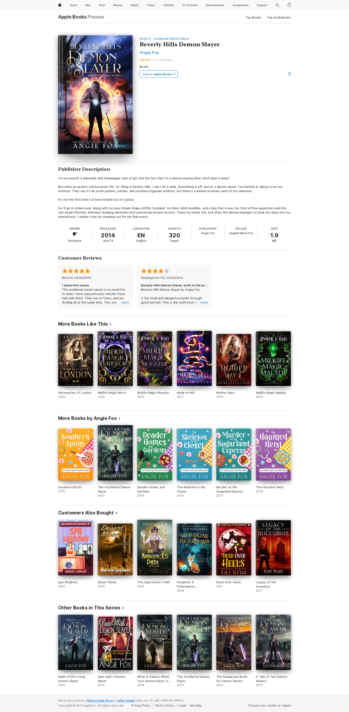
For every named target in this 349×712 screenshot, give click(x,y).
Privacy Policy (141, 705)
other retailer (126, 700)
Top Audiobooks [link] (279, 17)
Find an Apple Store (99, 700)
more (125, 302)
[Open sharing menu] (290, 74)
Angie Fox (149, 52)
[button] (277, 5)
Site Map (196, 705)
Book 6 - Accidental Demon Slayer (164, 38)
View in (157, 74)
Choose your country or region (269, 705)
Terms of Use (164, 705)
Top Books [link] (253, 17)
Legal (182, 705)
